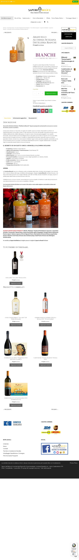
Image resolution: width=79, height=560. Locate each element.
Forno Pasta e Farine (57, 18)
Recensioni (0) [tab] (32, 118)
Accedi (75, 1)
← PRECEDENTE (7, 32)
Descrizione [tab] (7, 118)
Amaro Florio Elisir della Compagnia (33, 232)
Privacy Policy (73, 463)
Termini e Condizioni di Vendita (12, 451)
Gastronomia (26, 18)
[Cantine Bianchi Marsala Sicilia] (45, 56)
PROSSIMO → (54, 32)
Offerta (48, 18)
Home (4, 27)
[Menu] (76, 543)
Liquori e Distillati (44, 27)
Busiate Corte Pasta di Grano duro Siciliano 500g (21, 235)
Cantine (36, 103)
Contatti (13, 1)
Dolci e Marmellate (38, 18)
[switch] (73, 554)
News (5, 446)
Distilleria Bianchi (41, 103)
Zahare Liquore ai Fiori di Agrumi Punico (22, 234)
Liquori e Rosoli (48, 100)
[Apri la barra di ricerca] (47, 22)
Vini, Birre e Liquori (6, 18)
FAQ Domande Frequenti (10, 455)
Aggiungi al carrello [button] (16, 283)
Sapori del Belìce (6, 466)
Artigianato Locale (36, 22)
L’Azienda (5, 444)
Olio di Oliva (17, 18)
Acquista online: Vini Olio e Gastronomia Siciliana (18, 27)
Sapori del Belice (15, 240)
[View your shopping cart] (44, 22)
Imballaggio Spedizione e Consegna (13, 453)
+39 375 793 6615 (6, 1)
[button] (28, 38)
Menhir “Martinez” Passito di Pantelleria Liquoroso (38, 230)
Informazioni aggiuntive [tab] (19, 118)
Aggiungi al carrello (51, 93)
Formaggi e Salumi (71, 18)
